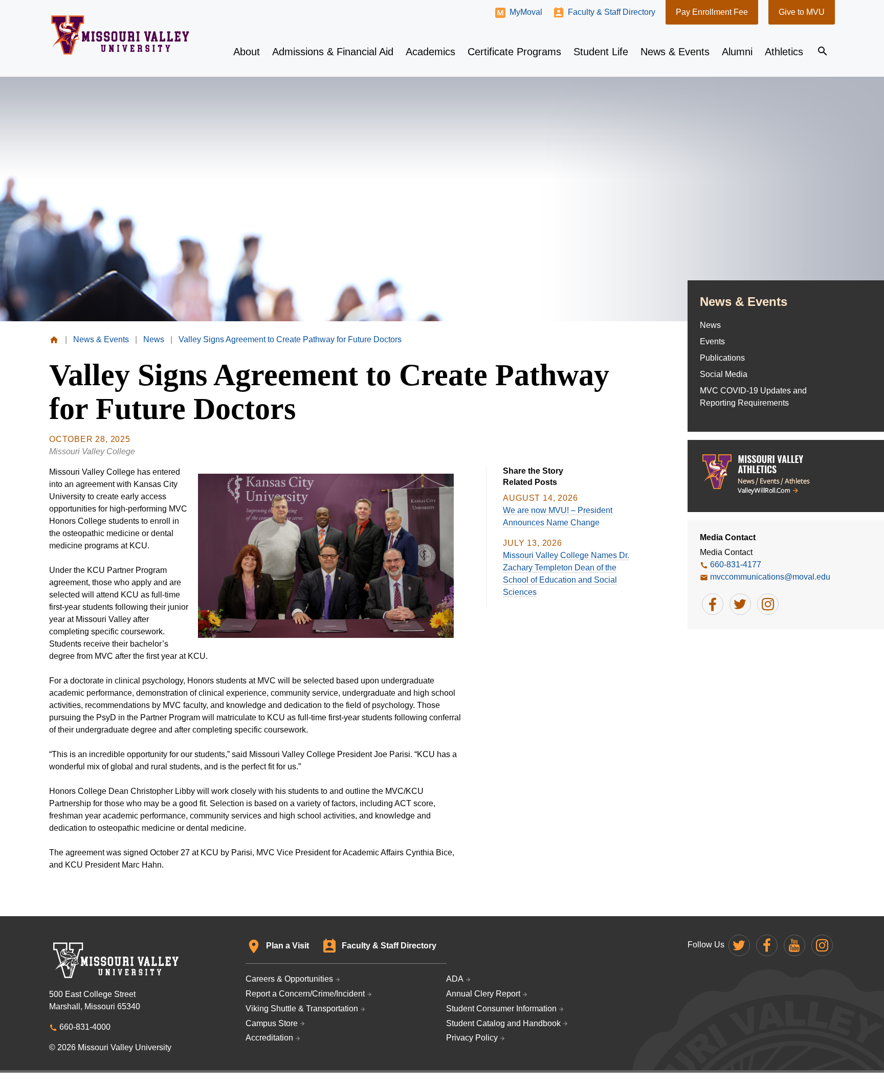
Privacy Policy (472, 1037)
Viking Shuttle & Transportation (302, 1008)
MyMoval (526, 12)
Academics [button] (430, 51)
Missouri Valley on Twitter (739, 945)
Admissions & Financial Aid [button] (332, 51)
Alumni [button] (737, 51)
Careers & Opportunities (289, 979)
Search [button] (822, 51)
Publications (722, 357)
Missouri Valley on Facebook (767, 945)
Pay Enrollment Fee (712, 12)
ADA (454, 979)
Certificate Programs (514, 51)
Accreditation (269, 1037)
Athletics (784, 51)
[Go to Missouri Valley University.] (54, 339)
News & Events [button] (675, 51)
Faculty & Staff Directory (611, 12)
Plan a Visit (287, 945)
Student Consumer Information (501, 1008)
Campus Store (272, 1023)
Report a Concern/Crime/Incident (305, 993)
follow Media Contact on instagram (768, 604)
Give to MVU (802, 12)
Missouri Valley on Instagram (822, 945)
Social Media (723, 374)
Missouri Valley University (120, 35)
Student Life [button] (600, 51)
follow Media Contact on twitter (740, 604)
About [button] (246, 51)
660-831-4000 (84, 1027)
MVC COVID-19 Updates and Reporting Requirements (753, 396)
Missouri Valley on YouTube (794, 945)
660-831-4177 (735, 564)
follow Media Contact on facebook (712, 604)
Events (712, 341)
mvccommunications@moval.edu (770, 576)
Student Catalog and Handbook (503, 1023)
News (710, 325)
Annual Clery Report (483, 993)
